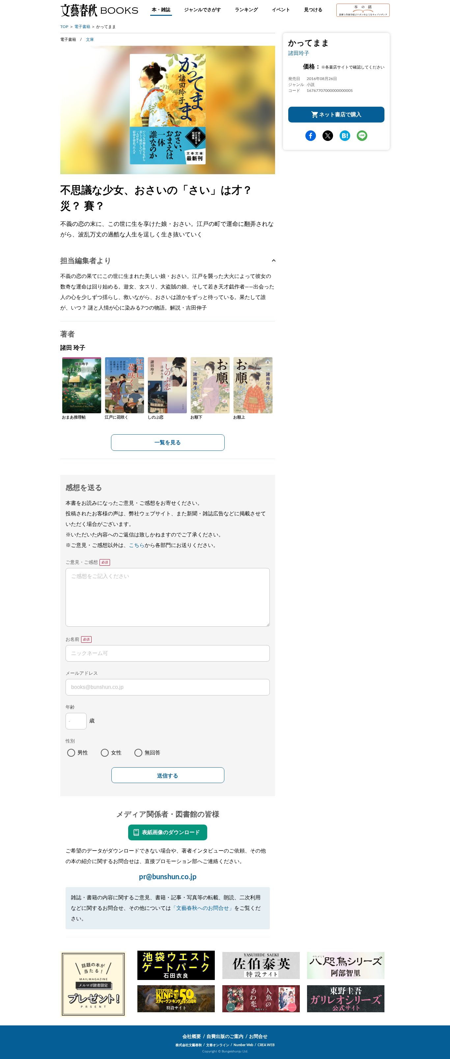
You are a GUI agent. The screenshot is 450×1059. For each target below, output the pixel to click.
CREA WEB (266, 1045)
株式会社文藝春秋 (189, 1045)
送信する (167, 775)
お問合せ (258, 1036)
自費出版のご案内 (225, 1036)
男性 (82, 752)
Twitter (328, 135)
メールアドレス (82, 673)
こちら (137, 545)
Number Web (243, 1045)
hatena (345, 135)
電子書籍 (82, 27)
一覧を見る (168, 442)
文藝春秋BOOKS (99, 10)
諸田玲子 (298, 53)
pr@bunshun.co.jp (168, 877)
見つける (313, 10)
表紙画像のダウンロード (171, 832)
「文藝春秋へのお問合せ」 (202, 908)
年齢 (70, 707)
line (362, 135)
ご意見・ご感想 (82, 562)
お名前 (72, 639)
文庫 (90, 39)
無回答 (152, 752)
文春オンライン (217, 1045)
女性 (116, 752)
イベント (281, 10)
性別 (70, 741)
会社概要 (192, 1036)
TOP (64, 27)
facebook (310, 135)
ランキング (246, 10)
